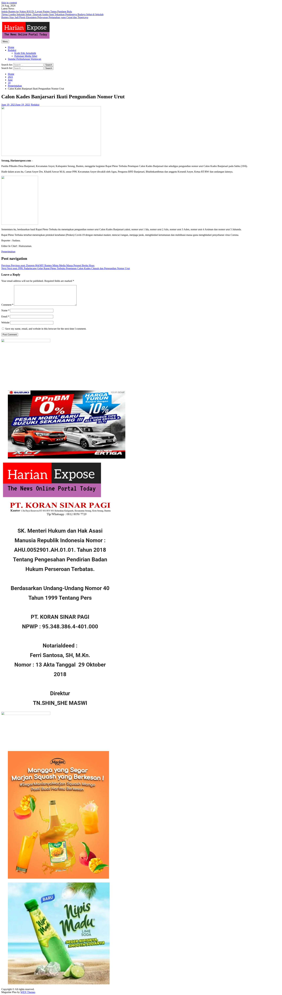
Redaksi (12, 50)
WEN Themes (27, 992)
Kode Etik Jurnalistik (25, 53)
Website (5, 322)
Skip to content (9, 2)
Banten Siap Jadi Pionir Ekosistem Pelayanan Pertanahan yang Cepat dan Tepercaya (44, 17)
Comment (7, 304)
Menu (5, 41)
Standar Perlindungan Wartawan (24, 59)
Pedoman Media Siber (25, 56)
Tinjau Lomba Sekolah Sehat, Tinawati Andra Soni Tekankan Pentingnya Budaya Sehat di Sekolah (52, 14)
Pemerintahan (8, 251)
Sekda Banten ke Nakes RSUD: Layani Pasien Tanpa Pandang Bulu (36, 11)
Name (5, 310)
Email (5, 316)
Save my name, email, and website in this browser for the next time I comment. (45, 328)
